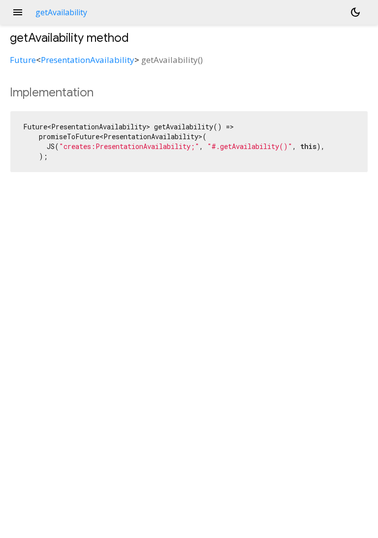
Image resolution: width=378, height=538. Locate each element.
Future (23, 59)
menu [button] (18, 12)
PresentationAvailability (87, 59)
